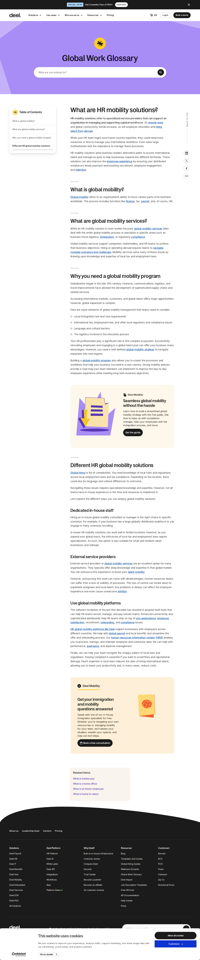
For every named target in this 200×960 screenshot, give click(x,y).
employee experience (119, 161)
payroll (145, 201)
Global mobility (79, 197)
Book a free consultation (96, 743)
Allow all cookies (176, 935)
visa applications (146, 618)
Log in (165, 15)
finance (130, 201)
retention (81, 169)
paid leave (93, 646)
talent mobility (136, 572)
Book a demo (182, 15)
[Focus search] (161, 72)
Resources (92, 15)
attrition (122, 591)
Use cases (51, 15)
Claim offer (121, 5)
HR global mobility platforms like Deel (92, 629)
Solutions (33, 15)
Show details (46, 954)
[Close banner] (189, 4)
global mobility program (96, 360)
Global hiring (77, 472)
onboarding (107, 622)
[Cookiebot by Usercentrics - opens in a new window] (19, 954)
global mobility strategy (140, 349)
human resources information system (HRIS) (137, 637)
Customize (174, 944)
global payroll (117, 633)
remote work (155, 122)
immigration (107, 237)
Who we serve (72, 15)
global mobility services (148, 228)
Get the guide (132, 432)
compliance (138, 237)
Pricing (110, 15)
